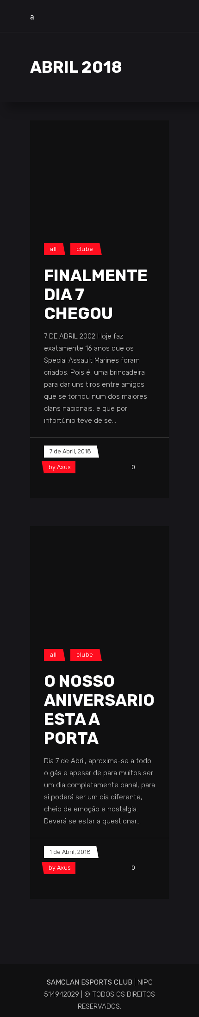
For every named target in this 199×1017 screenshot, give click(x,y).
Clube (84, 248)
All (53, 248)
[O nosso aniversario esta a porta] (99, 578)
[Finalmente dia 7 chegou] (99, 172)
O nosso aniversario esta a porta (99, 710)
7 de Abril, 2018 (70, 451)
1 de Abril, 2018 (70, 851)
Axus (64, 467)
